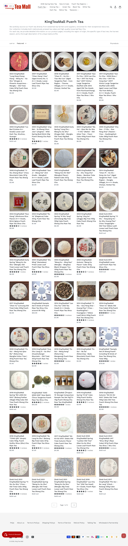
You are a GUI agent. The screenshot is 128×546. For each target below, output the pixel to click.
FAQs (12, 523)
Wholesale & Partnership (108, 523)
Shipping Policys (48, 523)
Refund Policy (79, 523)
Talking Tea (91, 523)
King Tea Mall (19, 541)
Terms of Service (64, 523)
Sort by (12, 43)
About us (20, 523)
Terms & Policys (33, 523)
